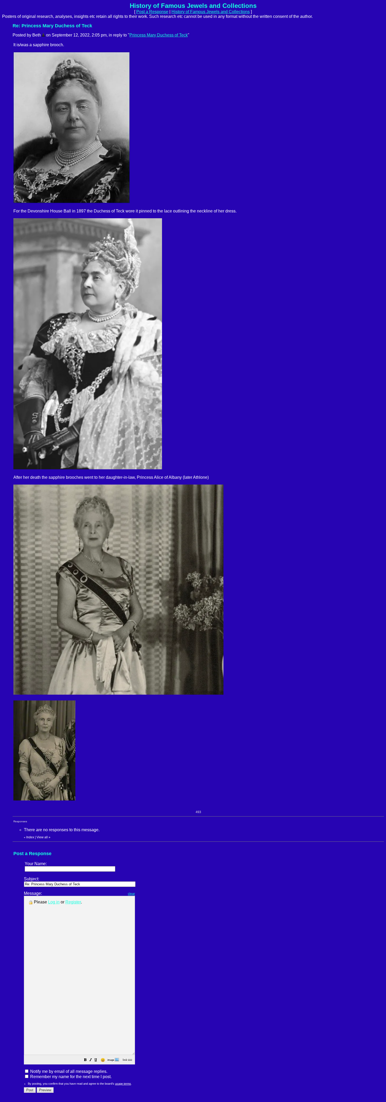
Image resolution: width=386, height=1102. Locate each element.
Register (73, 902)
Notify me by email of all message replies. (68, 1071)
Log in (54, 902)
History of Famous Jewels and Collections (210, 11)
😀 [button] (103, 1060)
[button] (85, 1060)
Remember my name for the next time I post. (70, 1076)
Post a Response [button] (152, 11)
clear (131, 894)
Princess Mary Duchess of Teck (158, 35)
